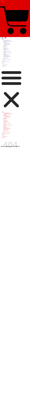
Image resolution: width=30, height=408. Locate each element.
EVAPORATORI (5, 117)
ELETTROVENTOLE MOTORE (7, 44)
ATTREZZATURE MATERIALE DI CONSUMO (7, 113)
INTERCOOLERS (5, 48)
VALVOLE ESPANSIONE (6, 58)
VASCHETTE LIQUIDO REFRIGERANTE (7, 59)
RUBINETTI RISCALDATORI (6, 55)
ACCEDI (2, 0)
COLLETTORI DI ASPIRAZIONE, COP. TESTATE (8, 41)
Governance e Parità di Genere (6, 133)
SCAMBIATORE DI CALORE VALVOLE (7, 128)
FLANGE (4, 46)
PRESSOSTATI (5, 124)
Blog (2, 63)
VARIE (4, 131)
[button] (11, 89)
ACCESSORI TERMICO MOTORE (6, 40)
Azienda (3, 132)
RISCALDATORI (5, 127)
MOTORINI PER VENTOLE (6, 121)
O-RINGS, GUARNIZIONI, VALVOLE (7, 49)
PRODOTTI (3, 39)
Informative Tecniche (5, 136)
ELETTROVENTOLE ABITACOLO (7, 116)
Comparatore (28, 36)
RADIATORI (5, 53)
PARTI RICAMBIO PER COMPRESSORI (7, 51)
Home (2, 111)
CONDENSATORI (5, 42)
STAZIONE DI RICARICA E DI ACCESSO (7, 56)
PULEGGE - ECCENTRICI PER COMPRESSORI (8, 52)
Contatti (3, 66)
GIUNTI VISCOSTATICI (6, 120)
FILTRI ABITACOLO (5, 45)
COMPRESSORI (5, 114)
